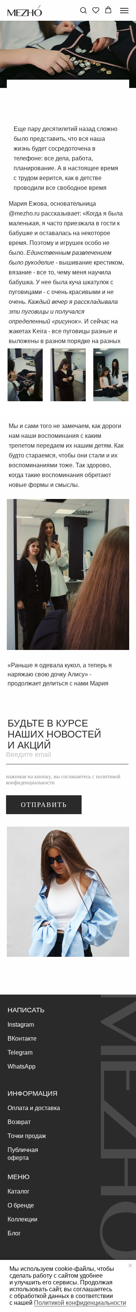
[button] (83, 10)
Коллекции (22, 1219)
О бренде (21, 1205)
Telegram (20, 1052)
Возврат (19, 1122)
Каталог (18, 1191)
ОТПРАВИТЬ (44, 804)
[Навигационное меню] (124, 10)
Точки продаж (27, 1136)
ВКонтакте (22, 1038)
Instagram (21, 1024)
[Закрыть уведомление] (130, 1265)
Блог (14, 1233)
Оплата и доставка (34, 1108)
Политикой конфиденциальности (80, 1303)
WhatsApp (22, 1066)
